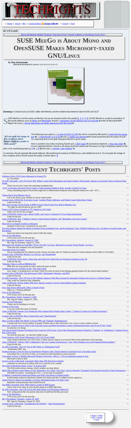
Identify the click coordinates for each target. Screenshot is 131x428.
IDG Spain (81, 144)
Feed (73, 24)
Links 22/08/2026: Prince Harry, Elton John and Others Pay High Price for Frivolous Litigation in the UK (44, 259)
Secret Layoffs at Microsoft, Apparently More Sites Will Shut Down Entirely (33, 361)
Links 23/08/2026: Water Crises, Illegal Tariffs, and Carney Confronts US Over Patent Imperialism (42, 214)
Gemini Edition (35, 24)
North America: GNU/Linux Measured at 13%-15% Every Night (28, 337)
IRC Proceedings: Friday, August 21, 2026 (19, 297)
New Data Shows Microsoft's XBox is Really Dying (23, 288)
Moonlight (46, 121)
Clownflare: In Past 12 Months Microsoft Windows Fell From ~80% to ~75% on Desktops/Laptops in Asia (45, 356)
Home (9, 24)
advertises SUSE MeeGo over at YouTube (79, 121)
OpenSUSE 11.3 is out (50, 137)
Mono (34, 121)
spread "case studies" (63, 148)
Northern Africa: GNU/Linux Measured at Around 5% (24, 176)
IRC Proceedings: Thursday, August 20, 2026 (20, 399)
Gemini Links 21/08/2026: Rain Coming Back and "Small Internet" (29, 316)
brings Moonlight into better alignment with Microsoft (48, 123)
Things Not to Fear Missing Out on (16, 195)
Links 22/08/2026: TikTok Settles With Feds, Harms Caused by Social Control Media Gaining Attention (44, 283)
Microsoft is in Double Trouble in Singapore (20, 224)
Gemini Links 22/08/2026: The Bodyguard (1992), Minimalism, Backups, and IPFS (36, 273)
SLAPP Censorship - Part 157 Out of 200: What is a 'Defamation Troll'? (31, 347)
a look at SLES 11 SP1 (68, 134)
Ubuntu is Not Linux (10, 306)
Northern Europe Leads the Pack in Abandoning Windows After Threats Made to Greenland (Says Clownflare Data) (49, 351)
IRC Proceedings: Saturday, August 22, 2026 (20, 240)
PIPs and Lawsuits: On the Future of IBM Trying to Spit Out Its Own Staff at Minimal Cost (39, 205)
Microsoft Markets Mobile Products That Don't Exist (44, 35)
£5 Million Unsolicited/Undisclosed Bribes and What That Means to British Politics (35, 375)
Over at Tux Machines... (12, 235)
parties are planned (78, 137)
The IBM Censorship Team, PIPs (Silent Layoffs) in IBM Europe (28, 385)
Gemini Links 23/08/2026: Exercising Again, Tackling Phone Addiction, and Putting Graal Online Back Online (47, 200)
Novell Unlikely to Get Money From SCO (86, 35)
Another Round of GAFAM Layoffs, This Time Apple (24, 269)
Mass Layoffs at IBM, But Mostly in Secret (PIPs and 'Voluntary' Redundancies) (34, 321)
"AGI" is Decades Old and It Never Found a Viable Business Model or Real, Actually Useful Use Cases (44, 188)
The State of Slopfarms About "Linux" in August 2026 (24, 366)
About (17, 24)
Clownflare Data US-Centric (13, 250)
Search (65, 24)
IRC (24, 24)
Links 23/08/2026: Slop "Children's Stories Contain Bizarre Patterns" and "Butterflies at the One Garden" (44, 219)
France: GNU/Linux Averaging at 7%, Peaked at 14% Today (26, 209)
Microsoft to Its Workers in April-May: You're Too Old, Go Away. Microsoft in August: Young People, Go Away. (47, 245)
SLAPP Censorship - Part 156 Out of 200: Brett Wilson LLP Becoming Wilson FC (35, 389)
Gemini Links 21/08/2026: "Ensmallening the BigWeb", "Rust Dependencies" (33, 404)
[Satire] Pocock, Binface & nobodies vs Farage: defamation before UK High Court (35, 380)
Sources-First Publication (12, 302)
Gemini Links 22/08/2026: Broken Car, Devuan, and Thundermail (29, 254)
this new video (116, 144)
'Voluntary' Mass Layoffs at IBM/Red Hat (19, 264)
